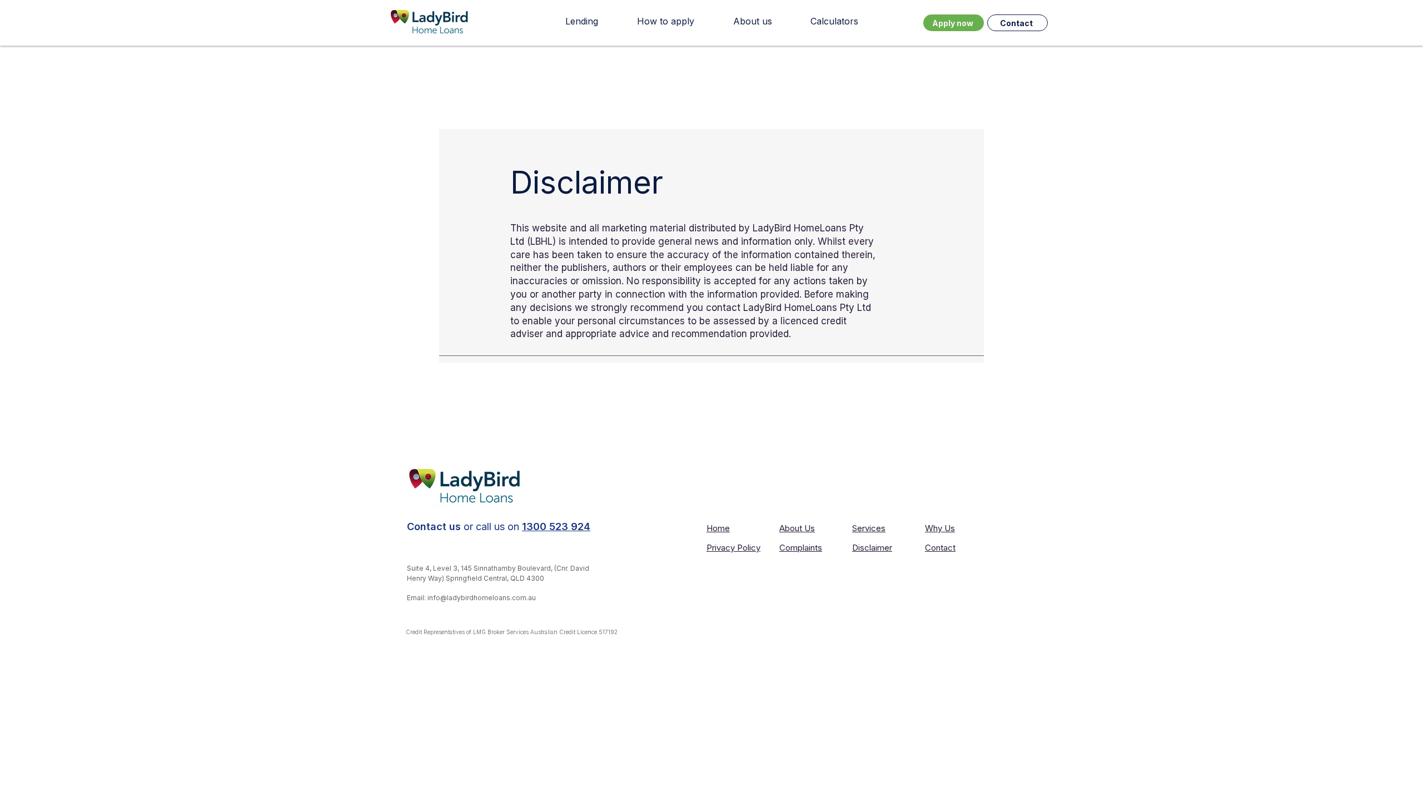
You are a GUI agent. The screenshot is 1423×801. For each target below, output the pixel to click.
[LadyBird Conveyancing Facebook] (957, 629)
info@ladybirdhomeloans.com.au (481, 598)
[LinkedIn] (937, 629)
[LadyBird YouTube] (976, 629)
